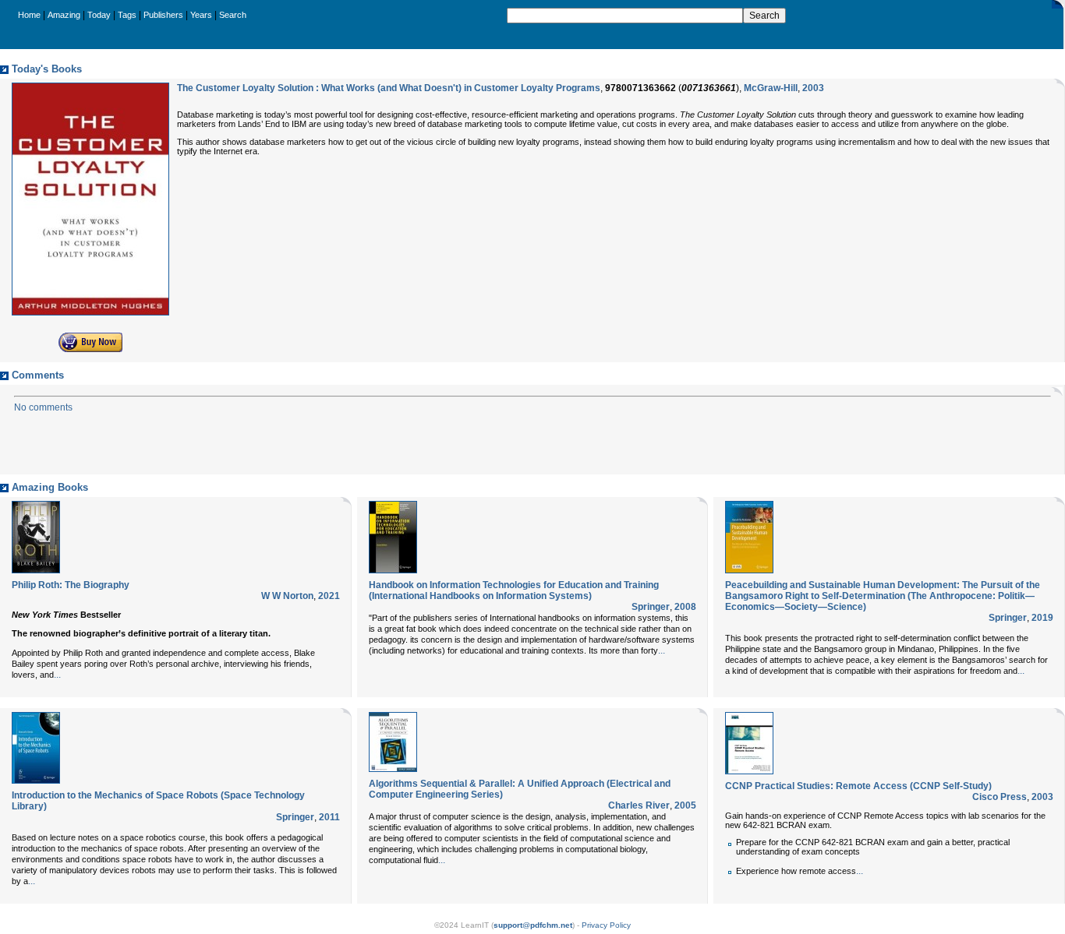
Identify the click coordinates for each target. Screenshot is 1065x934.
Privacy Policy (606, 925)
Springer (651, 606)
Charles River (639, 805)
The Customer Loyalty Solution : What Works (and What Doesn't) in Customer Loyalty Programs (388, 88)
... (57, 674)
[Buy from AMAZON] (90, 349)
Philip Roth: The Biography (70, 585)
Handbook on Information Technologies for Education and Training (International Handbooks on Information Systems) (514, 590)
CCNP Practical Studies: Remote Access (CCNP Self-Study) (858, 786)
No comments (43, 407)
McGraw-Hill (771, 88)
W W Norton (287, 595)
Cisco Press (999, 796)
